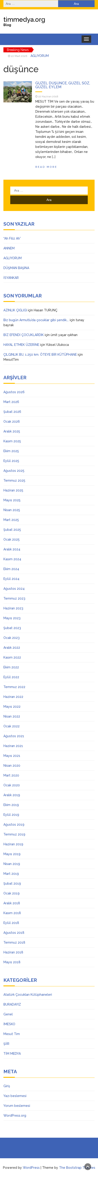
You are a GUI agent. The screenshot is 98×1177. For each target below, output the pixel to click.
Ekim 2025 (11, 451)
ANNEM (9, 248)
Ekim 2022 (11, 667)
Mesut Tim (11, 1034)
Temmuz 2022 (14, 687)
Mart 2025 (11, 520)
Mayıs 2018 (12, 962)
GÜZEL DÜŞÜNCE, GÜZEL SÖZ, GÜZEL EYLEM (62, 85)
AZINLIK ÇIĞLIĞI (15, 310)
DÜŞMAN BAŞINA (16, 268)
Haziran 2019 (13, 844)
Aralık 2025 (11, 431)
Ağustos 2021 (13, 736)
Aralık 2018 (11, 903)
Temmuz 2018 (14, 942)
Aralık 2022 (11, 647)
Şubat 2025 (12, 529)
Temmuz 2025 (14, 480)
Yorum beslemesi (16, 1106)
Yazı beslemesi (14, 1096)
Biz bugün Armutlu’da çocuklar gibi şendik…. (36, 320)
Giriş (6, 1086)
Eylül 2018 (11, 923)
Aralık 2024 (11, 549)
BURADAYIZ (12, 1004)
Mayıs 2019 (12, 854)
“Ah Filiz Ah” (12, 238)
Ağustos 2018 (13, 932)
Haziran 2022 (13, 697)
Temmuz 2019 (14, 834)
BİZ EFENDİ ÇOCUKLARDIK (23, 335)
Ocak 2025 (11, 539)
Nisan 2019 (11, 864)
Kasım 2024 (12, 559)
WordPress (31, 1167)
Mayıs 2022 (12, 706)
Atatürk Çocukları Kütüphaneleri (27, 994)
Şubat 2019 (12, 883)
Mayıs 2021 (11, 756)
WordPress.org (14, 1115)
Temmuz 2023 (14, 598)
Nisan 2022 (11, 716)
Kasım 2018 (12, 913)
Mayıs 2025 (12, 500)
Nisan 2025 (11, 510)
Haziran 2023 (13, 608)
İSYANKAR (11, 278)
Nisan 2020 (11, 765)
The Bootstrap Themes (77, 1167)
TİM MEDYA (12, 1053)
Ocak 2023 (11, 638)
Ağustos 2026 (14, 392)
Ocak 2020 (11, 785)
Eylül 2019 (11, 815)
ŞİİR (6, 1044)
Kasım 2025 (12, 441)
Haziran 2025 (13, 490)
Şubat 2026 (12, 412)
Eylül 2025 (11, 461)
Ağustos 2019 (13, 824)
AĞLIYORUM (40, 55)
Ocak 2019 (11, 893)
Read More (46, 166)
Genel (8, 1014)
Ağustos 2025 (13, 470)
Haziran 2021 (13, 746)
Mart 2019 (11, 873)
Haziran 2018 (13, 952)
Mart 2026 (11, 402)
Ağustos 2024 (14, 588)
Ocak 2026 (11, 421)
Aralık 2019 (11, 795)
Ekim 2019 (11, 805)
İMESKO (9, 1024)
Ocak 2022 (11, 726)
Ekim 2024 (11, 569)
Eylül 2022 (11, 677)
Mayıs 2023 (12, 618)
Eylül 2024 (11, 579)
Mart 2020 (11, 775)
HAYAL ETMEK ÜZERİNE (21, 345)
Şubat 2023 (12, 628)
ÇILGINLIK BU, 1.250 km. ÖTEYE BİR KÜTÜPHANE (40, 354)
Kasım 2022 (12, 657)
